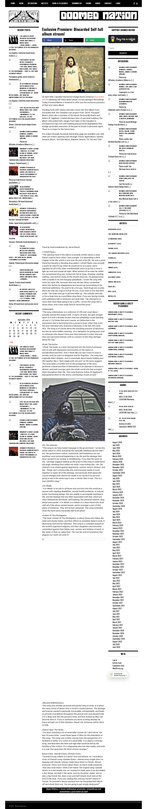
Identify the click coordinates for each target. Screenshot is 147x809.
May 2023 (116, 550)
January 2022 (117, 594)
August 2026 (117, 442)
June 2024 (116, 514)
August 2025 (117, 475)
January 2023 (117, 561)
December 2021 (118, 597)
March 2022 (117, 589)
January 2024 (117, 528)
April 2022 (116, 586)
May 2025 (116, 483)
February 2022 (118, 591)
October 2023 (118, 536)
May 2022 (116, 583)
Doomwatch (77, 3)
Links (118, 3)
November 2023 (118, 533)
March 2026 (117, 456)
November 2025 (118, 467)
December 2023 (118, 530)
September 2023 (119, 539)
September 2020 (119, 638)
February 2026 (118, 459)
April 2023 (116, 553)
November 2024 (118, 500)
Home (13, 3)
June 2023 (116, 547)
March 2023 (117, 555)
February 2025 (118, 492)
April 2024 (116, 519)
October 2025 (118, 470)
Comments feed (118, 665)
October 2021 (118, 602)
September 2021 (119, 605)
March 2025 (117, 489)
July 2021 (116, 611)
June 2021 (116, 613)
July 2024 (116, 511)
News (21, 3)
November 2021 (118, 600)
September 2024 (119, 506)
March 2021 (117, 622)
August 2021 (117, 608)
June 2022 (116, 580)
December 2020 (118, 630)
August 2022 (117, 575)
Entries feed (117, 662)
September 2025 (119, 472)
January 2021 (117, 627)
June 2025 (116, 481)
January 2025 (117, 495)
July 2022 (116, 578)
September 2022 (119, 572)
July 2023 (116, 544)
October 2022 (118, 569)
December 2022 (118, 564)
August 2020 (117, 641)
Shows (88, 3)
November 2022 (118, 566)
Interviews (32, 3)
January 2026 (117, 461)
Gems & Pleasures (60, 3)
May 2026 (116, 450)
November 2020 (118, 633)
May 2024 (116, 517)
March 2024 (117, 522)
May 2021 (116, 616)
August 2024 (117, 508)
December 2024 (118, 497)
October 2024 (118, 503)
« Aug (11, 342)
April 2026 (116, 453)
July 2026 (116, 445)
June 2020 (116, 647)
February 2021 (118, 625)
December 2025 (118, 464)
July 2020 (116, 644)
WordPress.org (118, 668)
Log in (115, 660)
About (98, 3)
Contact (108, 3)
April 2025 (116, 486)
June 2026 (116, 447)
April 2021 (116, 619)
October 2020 (118, 636)
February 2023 (118, 558)
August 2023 (117, 542)
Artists (44, 3)
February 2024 (118, 525)
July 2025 (116, 478)
